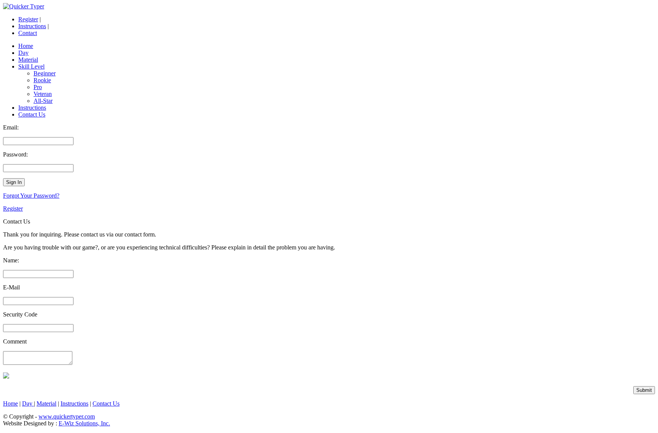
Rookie (42, 80)
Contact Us (31, 114)
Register (28, 19)
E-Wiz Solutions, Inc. (84, 423)
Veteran (43, 94)
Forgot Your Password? (31, 195)
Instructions (32, 26)
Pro (38, 87)
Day (23, 53)
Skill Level (31, 66)
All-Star (43, 100)
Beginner (45, 73)
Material (28, 59)
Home (25, 46)
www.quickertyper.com (66, 416)
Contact (27, 33)
